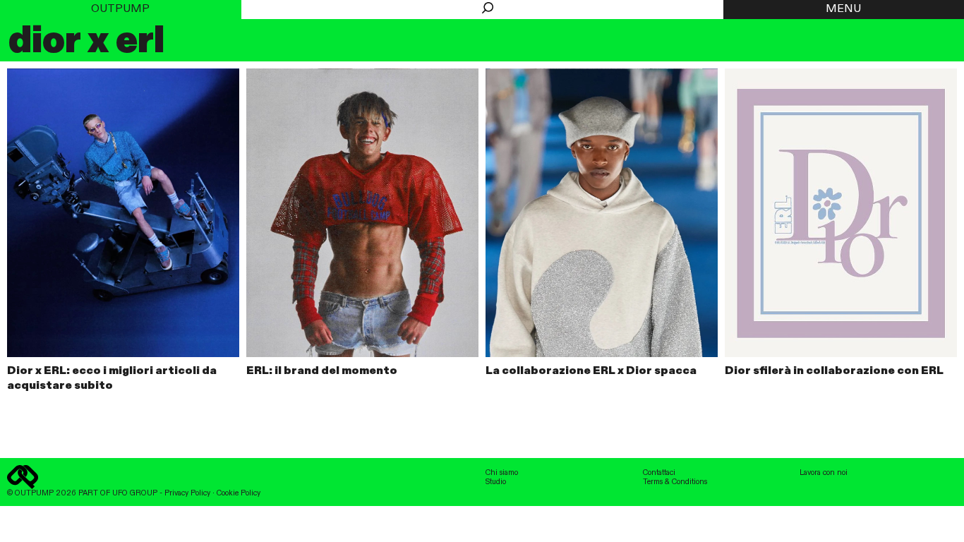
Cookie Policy (238, 493)
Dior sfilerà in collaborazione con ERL (834, 371)
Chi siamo (502, 472)
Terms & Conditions (675, 482)
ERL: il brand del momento (321, 371)
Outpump (120, 9)
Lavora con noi (824, 472)
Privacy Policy (187, 493)
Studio (496, 482)
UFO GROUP (134, 493)
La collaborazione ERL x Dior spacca (591, 371)
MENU (843, 9)
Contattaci (659, 472)
